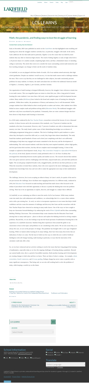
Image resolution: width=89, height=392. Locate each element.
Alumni (45, 2)
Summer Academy (73, 15)
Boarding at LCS (62, 15)
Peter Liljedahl (55, 210)
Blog (62, 2)
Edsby (57, 2)
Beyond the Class (53, 15)
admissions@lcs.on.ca (25, 354)
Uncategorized (28, 41)
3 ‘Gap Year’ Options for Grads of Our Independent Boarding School (29, 293)
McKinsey (27, 99)
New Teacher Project (36, 120)
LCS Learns (15, 322)
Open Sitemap (7, 381)
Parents (51, 2)
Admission (38, 15)
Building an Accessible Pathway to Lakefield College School (26, 291)
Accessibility (7, 376)
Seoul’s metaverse (23, 259)
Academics (45, 15)
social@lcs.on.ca (20, 41)
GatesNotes (48, 48)
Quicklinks (39, 2)
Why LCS (33, 15)
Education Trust (20, 183)
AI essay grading (37, 259)
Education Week (51, 108)
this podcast (13, 153)
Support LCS (81, 15)
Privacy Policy (16, 376)
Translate (60, 367)
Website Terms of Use (28, 376)
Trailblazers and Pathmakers (59, 293)
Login (66, 2)
